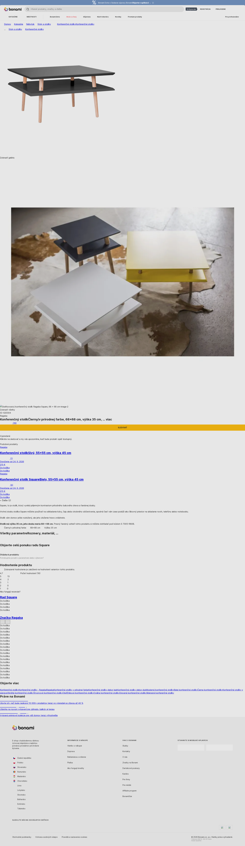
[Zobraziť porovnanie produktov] (231, 9)
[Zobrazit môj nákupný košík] (237, 9)
